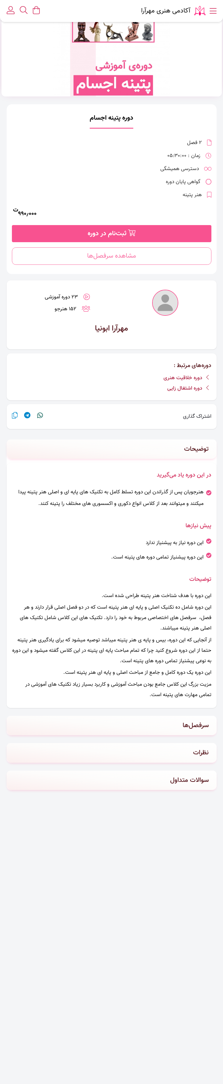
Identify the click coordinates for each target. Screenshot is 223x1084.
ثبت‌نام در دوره (108, 234)
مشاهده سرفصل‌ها (111, 256)
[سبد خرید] (36, 11)
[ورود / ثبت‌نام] (11, 11)
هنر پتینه (192, 195)
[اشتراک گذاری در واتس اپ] (40, 416)
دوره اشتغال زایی (185, 388)
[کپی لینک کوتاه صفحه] (15, 416)
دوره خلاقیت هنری (183, 378)
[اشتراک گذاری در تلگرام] (27, 416)
